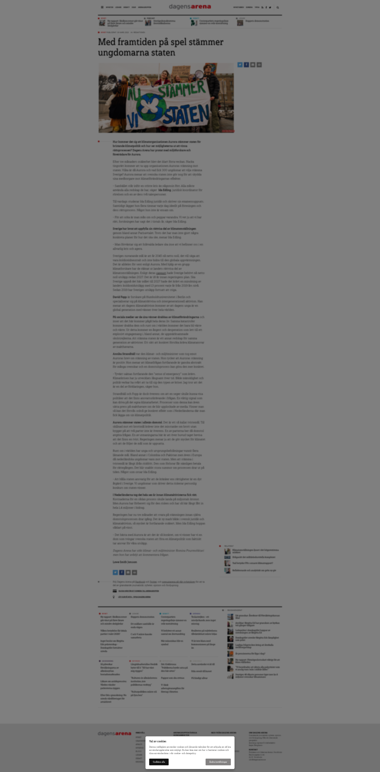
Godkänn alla (159, 762)
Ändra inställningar (218, 762)
